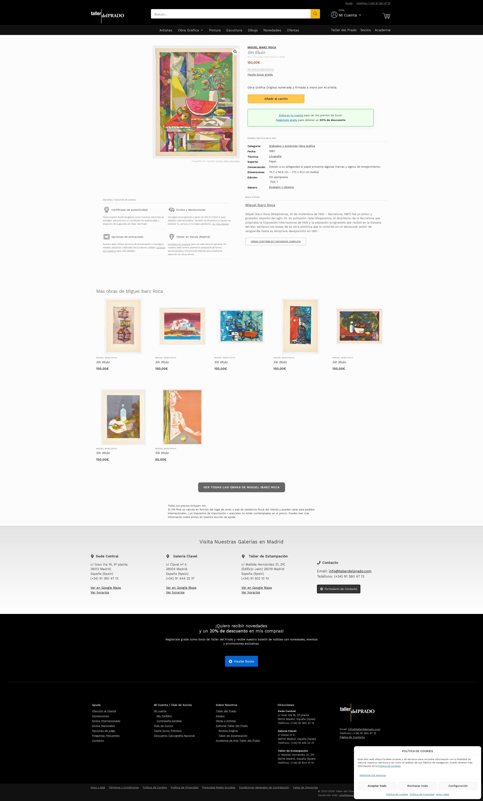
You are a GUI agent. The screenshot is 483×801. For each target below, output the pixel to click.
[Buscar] (315, 14)
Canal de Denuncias (305, 787)
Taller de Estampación (232, 735)
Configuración (458, 786)
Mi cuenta (160, 711)
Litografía (275, 156)
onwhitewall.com (350, 795)
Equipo (220, 715)
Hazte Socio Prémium (168, 730)
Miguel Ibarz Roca (262, 47)
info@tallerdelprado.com (350, 571)
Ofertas (293, 30)
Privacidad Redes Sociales (218, 787)
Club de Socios (163, 725)
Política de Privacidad (422, 794)
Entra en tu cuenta (291, 115)
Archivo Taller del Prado (228, 161)
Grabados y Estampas (283, 145)
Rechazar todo (417, 786)
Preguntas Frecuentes (106, 735)
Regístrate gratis (286, 120)
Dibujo (253, 30)
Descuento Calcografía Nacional (174, 735)
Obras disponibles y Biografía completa (276, 241)
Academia (383, 30)
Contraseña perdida (169, 720)
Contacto (98, 740)
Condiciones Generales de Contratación (264, 787)
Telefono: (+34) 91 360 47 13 (373, 3)
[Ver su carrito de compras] (385, 16)
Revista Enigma (228, 730)
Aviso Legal (442, 794)
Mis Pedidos (164, 715)
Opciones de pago (103, 730)
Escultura (234, 30)
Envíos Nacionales (103, 725)
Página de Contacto (352, 737)
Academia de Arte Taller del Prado (238, 740)
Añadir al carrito (276, 99)
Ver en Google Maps (106, 588)
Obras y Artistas (226, 720)
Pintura (215, 30)
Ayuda (348, 3)
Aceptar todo (377, 786)
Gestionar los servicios (373, 775)
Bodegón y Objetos (281, 187)
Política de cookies (397, 794)
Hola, (341, 10)
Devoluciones (100, 715)
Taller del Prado (344, 30)
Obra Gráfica (188, 30)
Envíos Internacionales (106, 720)
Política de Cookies (389, 766)
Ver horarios (100, 592)
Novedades (272, 30)
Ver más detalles (220, 224)
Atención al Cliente (104, 711)
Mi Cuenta (348, 15)
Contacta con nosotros (179, 244)
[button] (235, 51)
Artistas (165, 30)
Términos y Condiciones (124, 787)
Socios (365, 30)
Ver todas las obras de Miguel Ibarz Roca (241, 487)
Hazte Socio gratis (260, 74)
